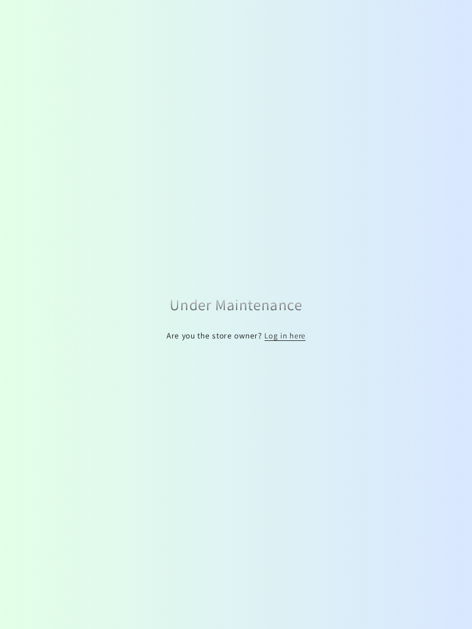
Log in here (284, 335)
